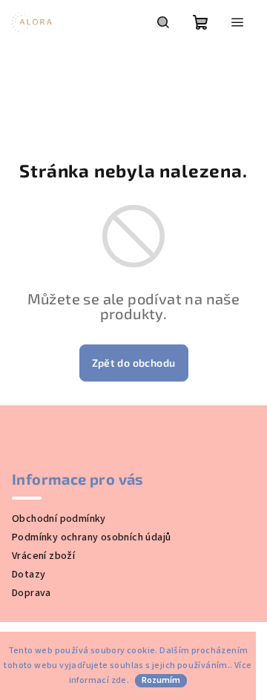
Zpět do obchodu (134, 362)
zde (119, 680)
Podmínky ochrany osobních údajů (91, 537)
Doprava (31, 593)
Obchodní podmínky (59, 518)
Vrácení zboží (43, 556)
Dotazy (28, 574)
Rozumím (161, 680)
